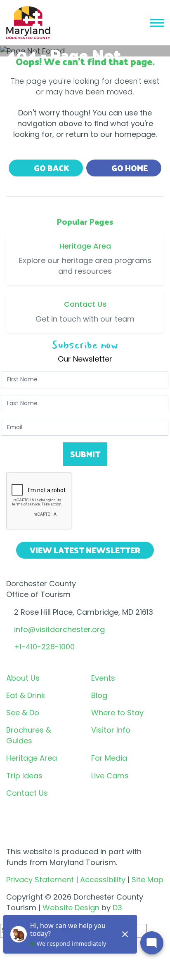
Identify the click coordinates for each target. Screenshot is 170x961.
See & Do (22, 712)
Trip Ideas (24, 776)
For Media (109, 758)
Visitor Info (110, 730)
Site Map (147, 879)
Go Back (50, 167)
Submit (85, 453)
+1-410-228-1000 (44, 646)
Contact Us (27, 793)
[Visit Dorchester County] (28, 22)
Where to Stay (117, 712)
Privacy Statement (40, 879)
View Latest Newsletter (85, 550)
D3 (117, 907)
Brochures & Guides (28, 735)
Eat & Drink (25, 695)
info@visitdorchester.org (59, 629)
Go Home (129, 167)
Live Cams (110, 776)
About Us (23, 678)
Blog (99, 695)
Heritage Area (31, 758)
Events (103, 678)
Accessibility (102, 879)
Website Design (70, 907)
